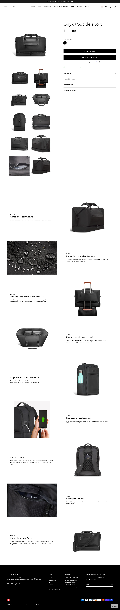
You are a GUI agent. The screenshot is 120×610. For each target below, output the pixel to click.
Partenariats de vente (54, 589)
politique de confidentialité (72, 578)
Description (67, 73)
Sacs (72, 6)
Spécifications (68, 84)
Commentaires (52, 587)
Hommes (79, 6)
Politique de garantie (70, 584)
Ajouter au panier (89, 51)
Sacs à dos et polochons (61, 6)
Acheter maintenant (89, 57)
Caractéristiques (69, 79)
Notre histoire (52, 580)
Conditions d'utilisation (71, 580)
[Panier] (114, 6)
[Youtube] (12, 583)
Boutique (51, 578)
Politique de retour (70, 582)
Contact (51, 584)
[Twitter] (19, 583)
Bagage (33, 6)
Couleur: (68, 40)
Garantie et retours (70, 90)
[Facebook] (8, 583)
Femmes (87, 6)
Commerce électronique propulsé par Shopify (29, 604)
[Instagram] (16, 583)
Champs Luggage (15, 604)
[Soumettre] (112, 585)
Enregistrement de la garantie (73, 587)
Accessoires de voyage (44, 6)
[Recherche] (109, 7)
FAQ (50, 582)
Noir (65, 43)
